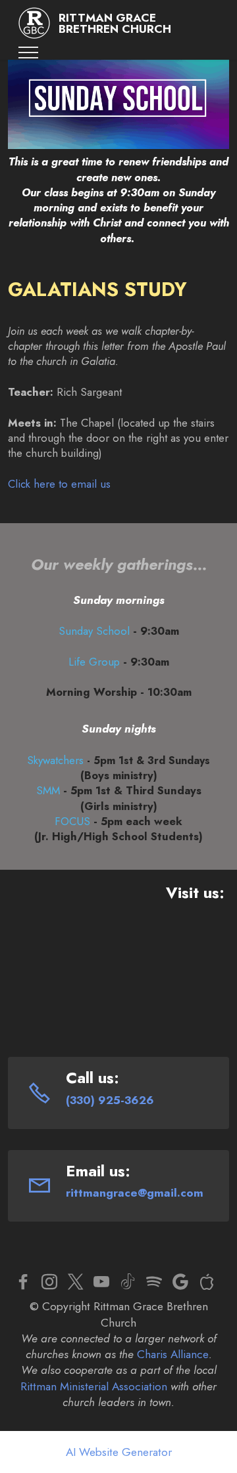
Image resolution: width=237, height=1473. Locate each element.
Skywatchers (55, 760)
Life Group (94, 662)
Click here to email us (59, 484)
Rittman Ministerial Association (93, 1386)
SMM (48, 790)
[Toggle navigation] (28, 52)
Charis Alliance (173, 1354)
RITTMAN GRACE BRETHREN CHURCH (115, 23)
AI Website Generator (119, 1451)
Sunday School (94, 631)
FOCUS (72, 821)
